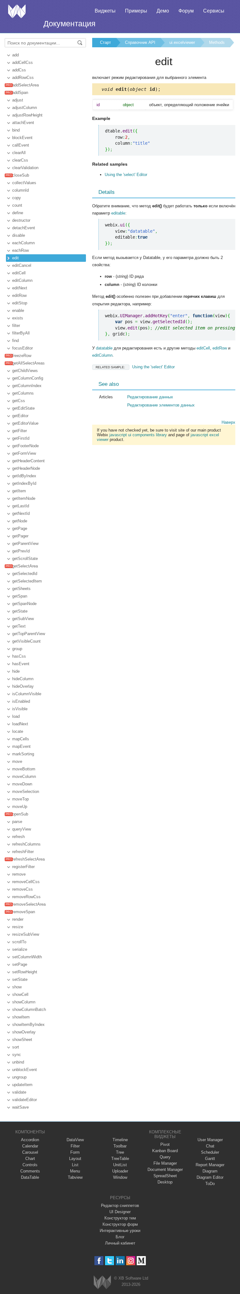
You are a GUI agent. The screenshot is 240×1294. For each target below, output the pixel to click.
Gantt (210, 1158)
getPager (20, 536)
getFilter (19, 430)
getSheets (21, 588)
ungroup (19, 1077)
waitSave (20, 1107)
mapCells (20, 739)
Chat (210, 1146)
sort (15, 1047)
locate (17, 731)
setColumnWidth (27, 957)
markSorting (23, 754)
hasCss (19, 656)
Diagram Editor (210, 1177)
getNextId (21, 513)
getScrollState (25, 558)
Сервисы (213, 10)
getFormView (24, 453)
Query (165, 1157)
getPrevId (21, 551)
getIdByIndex (24, 476)
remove (19, 874)
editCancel (21, 265)
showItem (21, 1017)
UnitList (120, 1164)
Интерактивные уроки (120, 1230)
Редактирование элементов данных (161, 405)
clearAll (19, 152)
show (17, 987)
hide (16, 671)
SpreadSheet (165, 1175)
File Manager (165, 1163)
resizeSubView (25, 934)
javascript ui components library (138, 434)
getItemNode (23, 498)
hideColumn (22, 678)
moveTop (20, 799)
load (16, 716)
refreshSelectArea (28, 859)
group (17, 648)
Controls (30, 1164)
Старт (105, 42)
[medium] (141, 1261)
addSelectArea (25, 85)
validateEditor (24, 1099)
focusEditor (22, 348)
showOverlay (24, 1032)
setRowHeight (24, 972)
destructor (21, 220)
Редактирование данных (150, 397)
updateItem (22, 1084)
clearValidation (25, 167)
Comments (30, 1171)
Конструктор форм (120, 1224)
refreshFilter (23, 851)
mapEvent (21, 746)
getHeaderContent (28, 460)
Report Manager (210, 1164)
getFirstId (20, 438)
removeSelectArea (29, 904)
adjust (17, 100)
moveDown (22, 784)
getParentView (25, 543)
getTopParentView (28, 633)
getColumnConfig (27, 378)
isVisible (20, 709)
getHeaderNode (26, 468)
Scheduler (210, 1152)
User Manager (210, 1139)
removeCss (22, 889)
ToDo (210, 1183)
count (17, 205)
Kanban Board (165, 1150)
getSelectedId (24, 573)
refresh (18, 836)
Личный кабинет (120, 1243)
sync (16, 1054)
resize (17, 926)
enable (18, 310)
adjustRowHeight (27, 115)
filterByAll (21, 333)
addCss (19, 70)
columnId (20, 190)
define (17, 212)
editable (118, 213)
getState (20, 611)
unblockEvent (24, 1069)
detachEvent (23, 227)
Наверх (228, 422)
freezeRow (21, 355)
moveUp (19, 806)
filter (16, 325)
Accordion (30, 1139)
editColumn (22, 280)
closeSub (20, 175)
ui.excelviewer (182, 42)
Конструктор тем (120, 1218)
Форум (186, 10)
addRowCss (23, 77)
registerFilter (23, 866)
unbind (18, 1062)
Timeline (120, 1139)
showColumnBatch (29, 1009)
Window (120, 1177)
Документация (69, 23)
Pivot (165, 1144)
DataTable (30, 1177)
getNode (19, 521)
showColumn (23, 1002)
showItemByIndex (28, 1024)
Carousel (30, 1152)
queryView (21, 829)
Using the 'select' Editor (126, 174)
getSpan (19, 596)
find (15, 340)
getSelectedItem (27, 581)
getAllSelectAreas (28, 363)
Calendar (30, 1146)
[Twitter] (109, 1261)
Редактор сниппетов (120, 1205)
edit (15, 258)
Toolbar (120, 1146)
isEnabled (21, 701)
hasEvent (20, 663)
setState (20, 979)
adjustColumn (24, 107)
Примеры (136, 10)
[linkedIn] (120, 1261)
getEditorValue (25, 423)
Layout (75, 1158)
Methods (217, 42)
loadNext (20, 724)
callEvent (20, 145)
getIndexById (24, 483)
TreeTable (120, 1158)
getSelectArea (25, 566)
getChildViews (25, 370)
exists (17, 318)
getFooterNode (25, 445)
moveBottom (23, 769)
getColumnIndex (27, 385)
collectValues (24, 182)
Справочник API (140, 42)
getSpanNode (24, 603)
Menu (75, 1171)
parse (17, 821)
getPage (19, 528)
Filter (75, 1146)
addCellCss (22, 62)
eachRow (20, 250)
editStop (19, 303)
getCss (18, 400)
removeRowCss (26, 896)
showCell (20, 994)
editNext (19, 288)
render (17, 919)
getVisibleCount (26, 641)
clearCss (20, 160)
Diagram (210, 1171)
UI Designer (120, 1211)
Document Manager (165, 1169)
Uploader (120, 1171)
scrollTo (19, 941)
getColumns (23, 393)
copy (16, 197)
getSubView (23, 618)
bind (16, 130)
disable (18, 235)
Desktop (165, 1182)
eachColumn (23, 243)
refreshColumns (26, 844)
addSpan (20, 92)
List (75, 1164)
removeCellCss (26, 881)
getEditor (20, 415)
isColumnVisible (26, 693)
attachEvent (23, 122)
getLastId (20, 506)
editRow (19, 295)
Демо (163, 10)
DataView (75, 1139)
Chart (30, 1158)
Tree (120, 1152)
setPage (19, 964)
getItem (19, 491)
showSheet (22, 1039)
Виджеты (105, 10)
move (17, 761)
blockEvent (22, 137)
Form (75, 1152)
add (15, 55)
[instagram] (131, 1261)
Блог (120, 1236)
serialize (19, 949)
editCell (19, 273)
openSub (20, 814)
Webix (102, 1282)
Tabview (75, 1177)
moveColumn (24, 776)
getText (19, 626)
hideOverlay (23, 686)
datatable (104, 348)
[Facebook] (99, 1261)
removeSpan (23, 911)
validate (19, 1092)
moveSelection (25, 791)
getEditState (23, 408)
